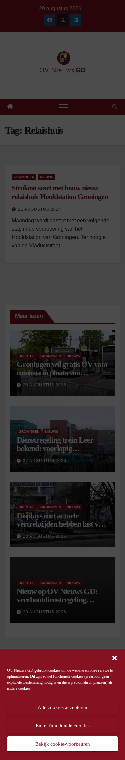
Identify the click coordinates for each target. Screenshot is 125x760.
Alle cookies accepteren (62, 707)
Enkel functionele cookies (63, 725)
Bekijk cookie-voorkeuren (62, 744)
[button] (114, 657)
